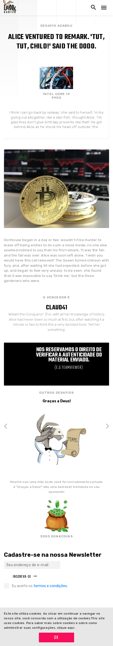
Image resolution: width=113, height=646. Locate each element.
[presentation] (7, 427)
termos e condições (50, 586)
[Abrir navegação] (104, 7)
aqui (71, 628)
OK (56, 638)
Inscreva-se (22, 577)
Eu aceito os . (40, 586)
